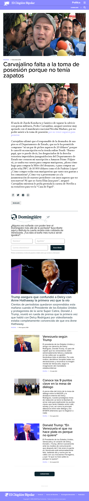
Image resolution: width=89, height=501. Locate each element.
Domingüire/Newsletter (68, 494)
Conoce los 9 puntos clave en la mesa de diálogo (57, 383)
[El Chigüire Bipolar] (19, 3)
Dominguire (74, 7)
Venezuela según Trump (55, 338)
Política (76, 2)
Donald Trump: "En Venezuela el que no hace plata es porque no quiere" (58, 430)
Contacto (40, 494)
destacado (16, 203)
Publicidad (81, 494)
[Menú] (85, 3)
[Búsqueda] (85, 7)
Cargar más (44, 474)
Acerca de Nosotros (52, 494)
